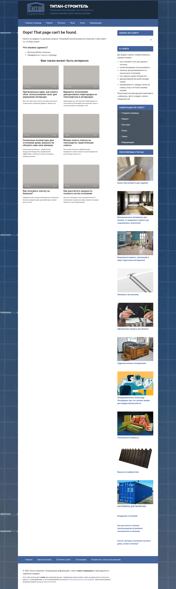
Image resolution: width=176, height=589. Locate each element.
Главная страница (33, 23)
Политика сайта (63, 559)
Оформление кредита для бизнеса (133, 329)
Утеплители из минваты (128, 438)
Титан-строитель (69, 6)
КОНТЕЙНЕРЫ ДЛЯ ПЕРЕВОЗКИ (131, 506)
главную (44, 55)
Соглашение (81, 559)
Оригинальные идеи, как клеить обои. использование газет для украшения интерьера (40, 94)
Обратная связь (44, 559)
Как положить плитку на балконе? (36, 192)
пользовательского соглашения (81, 580)
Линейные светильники (128, 294)
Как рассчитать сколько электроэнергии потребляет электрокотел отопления (130, 528)
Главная (28, 559)
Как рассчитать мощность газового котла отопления (77, 192)
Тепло (82, 23)
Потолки (61, 23)
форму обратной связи (47, 582)
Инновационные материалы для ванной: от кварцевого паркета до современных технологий (133, 220)
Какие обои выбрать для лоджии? (132, 183)
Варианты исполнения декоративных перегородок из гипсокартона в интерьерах (80, 94)
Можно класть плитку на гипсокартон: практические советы (78, 143)
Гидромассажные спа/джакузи (131, 363)
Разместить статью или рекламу (106, 559)
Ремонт (49, 23)
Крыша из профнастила (128, 472)
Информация (96, 23)
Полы (72, 23)
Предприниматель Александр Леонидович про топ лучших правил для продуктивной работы (133, 400)
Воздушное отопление (127, 516)
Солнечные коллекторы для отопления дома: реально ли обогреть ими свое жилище (38, 143)
